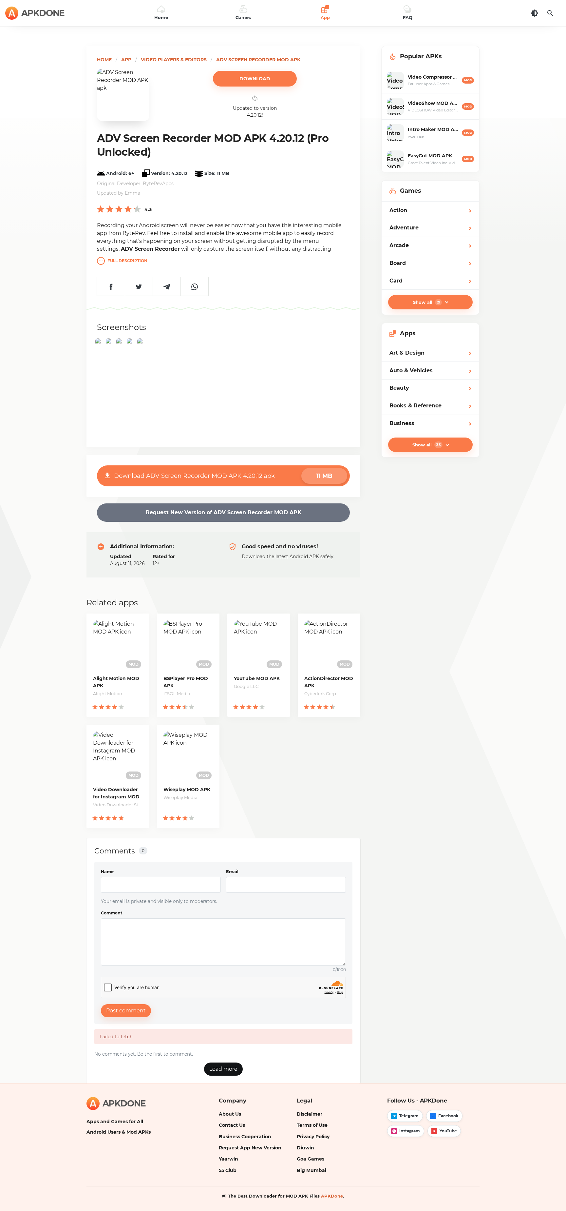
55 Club (227, 1170)
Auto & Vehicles (430, 370)
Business (430, 423)
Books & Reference (430, 406)
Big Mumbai (311, 1170)
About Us (230, 1114)
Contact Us (232, 1125)
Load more (223, 1069)
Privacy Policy (313, 1137)
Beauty (430, 388)
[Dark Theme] (534, 13)
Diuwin (305, 1148)
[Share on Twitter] (139, 286)
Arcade (430, 245)
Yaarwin (228, 1159)
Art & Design (430, 353)
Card (430, 280)
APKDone (332, 1196)
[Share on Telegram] (166, 286)
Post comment (126, 1010)
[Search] (550, 13)
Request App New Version (250, 1148)
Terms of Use (312, 1125)
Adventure (430, 228)
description (127, 261)
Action (430, 210)
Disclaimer (309, 1114)
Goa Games (310, 1159)
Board (430, 263)
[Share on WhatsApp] (194, 286)
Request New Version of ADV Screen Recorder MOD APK (223, 512)
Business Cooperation (245, 1137)
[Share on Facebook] (111, 286)
